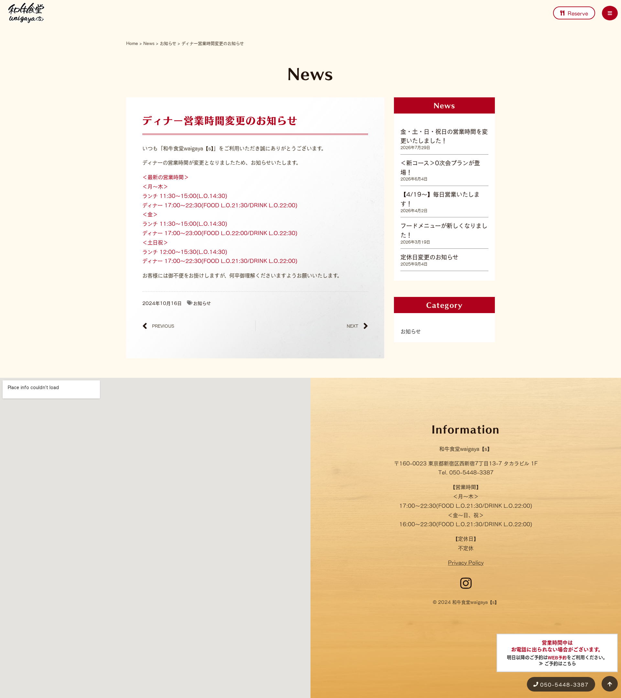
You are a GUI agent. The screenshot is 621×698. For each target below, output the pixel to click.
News (149, 43)
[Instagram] (465, 583)
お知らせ (168, 43)
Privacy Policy (466, 562)
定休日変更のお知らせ (429, 256)
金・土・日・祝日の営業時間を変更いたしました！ (444, 135)
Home (132, 43)
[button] (610, 13)
